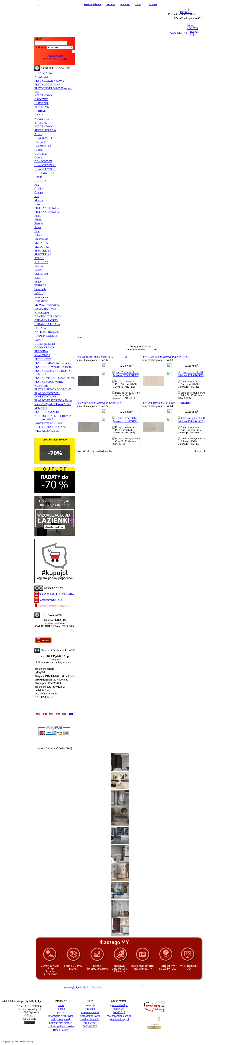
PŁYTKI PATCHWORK (48, 381)
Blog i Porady (61, 1029)
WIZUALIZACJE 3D (46, 430)
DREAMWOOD (44, 172)
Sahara (38, 235)
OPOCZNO (41, 99)
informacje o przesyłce (60, 1015)
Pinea (37, 215)
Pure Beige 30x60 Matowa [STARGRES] (165, 356)
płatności (125, 4)
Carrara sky (40, 153)
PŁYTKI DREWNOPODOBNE (53, 366)
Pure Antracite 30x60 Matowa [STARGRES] (101, 356)
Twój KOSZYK (186, 11)
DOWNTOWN (43, 161)
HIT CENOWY (43, 95)
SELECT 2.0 (41, 242)
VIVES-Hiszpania (44, 343)
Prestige (38, 223)
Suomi (38, 269)
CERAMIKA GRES (46, 320)
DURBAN (40, 180)
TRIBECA (40, 285)
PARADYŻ (41, 300)
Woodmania (41, 297)
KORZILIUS (42, 312)
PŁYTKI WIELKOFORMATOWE (54, 377)
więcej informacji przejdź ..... (56, 605)
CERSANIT (41, 103)
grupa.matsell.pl (119, 1005)
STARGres (40, 122)
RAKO (38, 114)
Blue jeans (40, 141)
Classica (39, 157)
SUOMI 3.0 (41, 273)
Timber (38, 281)
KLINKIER (41, 385)
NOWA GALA (43, 118)
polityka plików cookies (61, 1026)
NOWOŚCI (41, 76)
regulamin (90, 1008)
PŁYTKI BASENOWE (47, 411)
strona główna (92, 4)
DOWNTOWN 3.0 (45, 169)
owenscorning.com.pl (119, 1015)
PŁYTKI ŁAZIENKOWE (49, 80)
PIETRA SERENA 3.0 (47, 211)
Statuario (39, 266)
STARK (39, 258)
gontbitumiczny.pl (119, 1019)
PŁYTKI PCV (42, 359)
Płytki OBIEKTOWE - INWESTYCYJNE (47, 395)
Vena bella (40, 289)
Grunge (38, 192)
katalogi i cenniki (89, 1019)
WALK (38, 293)
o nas (138, 4)
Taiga (37, 277)
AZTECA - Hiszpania (46, 331)
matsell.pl (118, 1008)
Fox (36, 184)
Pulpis (37, 227)
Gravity (38, 188)
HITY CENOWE (44, 72)
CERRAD (40, 110)
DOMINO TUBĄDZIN (48, 316)
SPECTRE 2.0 (42, 250)
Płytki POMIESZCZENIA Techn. (53, 400)
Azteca (38, 134)
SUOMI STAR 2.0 (45, 130)
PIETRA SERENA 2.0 (47, 207)
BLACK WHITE (44, 138)
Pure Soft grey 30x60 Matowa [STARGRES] (167, 402)
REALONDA (42, 355)
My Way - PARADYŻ (47, 304)
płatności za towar (90, 1015)
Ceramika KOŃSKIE (46, 335)
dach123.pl (119, 1012)
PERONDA (41, 351)
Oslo (37, 204)
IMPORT (39, 339)
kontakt (153, 4)
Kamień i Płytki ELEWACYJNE (52, 404)
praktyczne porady (61, 1019)
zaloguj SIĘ (194, 33)
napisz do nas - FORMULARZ (56, 593)
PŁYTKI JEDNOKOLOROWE (52, 389)
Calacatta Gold (42, 145)
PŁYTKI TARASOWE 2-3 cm (52, 362)
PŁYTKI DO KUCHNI (47, 84)
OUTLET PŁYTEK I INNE (50, 426)
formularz (97, 987)
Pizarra (38, 219)
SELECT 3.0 (41, 246)
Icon (36, 196)
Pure (37, 231)
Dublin (38, 176)
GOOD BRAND (44, 347)
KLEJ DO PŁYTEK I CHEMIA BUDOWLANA (52, 417)
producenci (90, 1022)
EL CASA (40, 328)
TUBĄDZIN (41, 107)
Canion (38, 149)
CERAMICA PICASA (47, 324)
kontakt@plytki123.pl (51, 599)
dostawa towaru (90, 1012)
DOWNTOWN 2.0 (45, 165)
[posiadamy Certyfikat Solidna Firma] (18, 987)
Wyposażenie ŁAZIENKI (48, 422)
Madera (38, 200)
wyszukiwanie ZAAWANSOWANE (55, 57)
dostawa (110, 4)
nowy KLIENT (178, 32)
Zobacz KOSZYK (192, 27)
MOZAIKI (40, 408)
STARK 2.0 (41, 262)
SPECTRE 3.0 (42, 254)
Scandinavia (41, 238)
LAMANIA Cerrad (45, 308)
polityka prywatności (60, 1022)
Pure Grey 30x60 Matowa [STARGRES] (99, 402)
